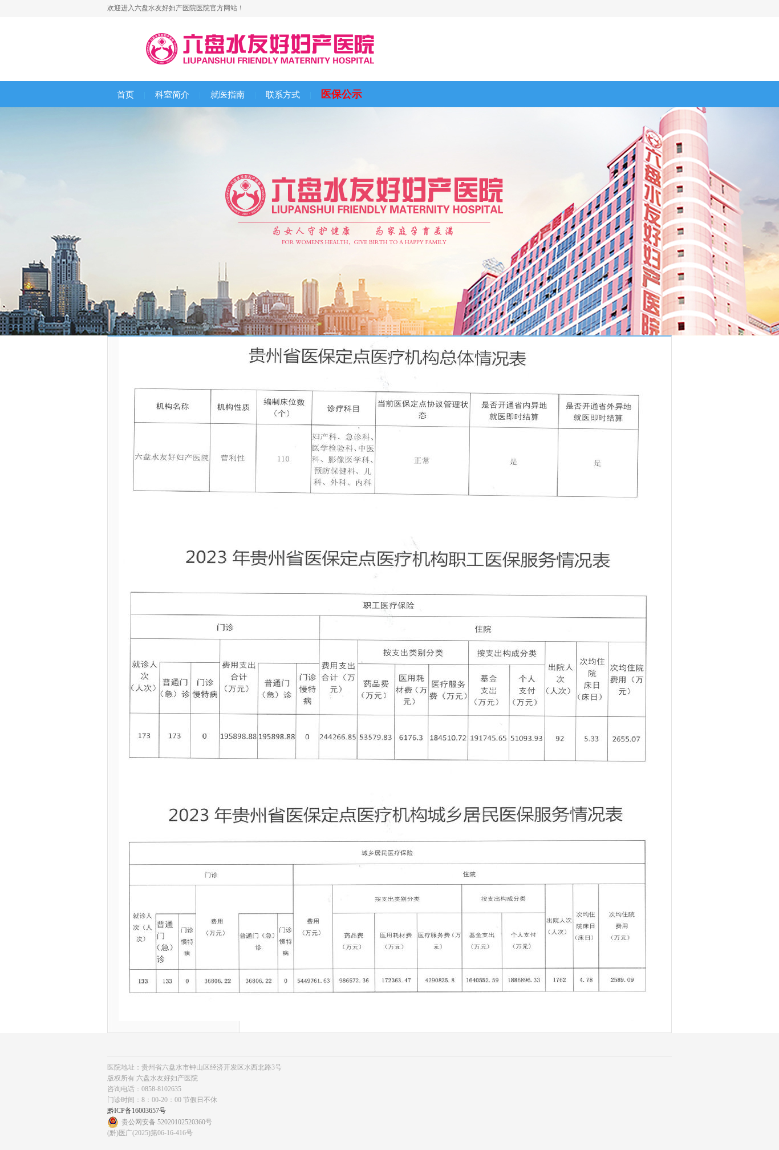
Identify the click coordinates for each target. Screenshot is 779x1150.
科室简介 (172, 94)
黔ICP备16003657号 (136, 1111)
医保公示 (341, 94)
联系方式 (283, 94)
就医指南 (227, 94)
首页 (125, 94)
